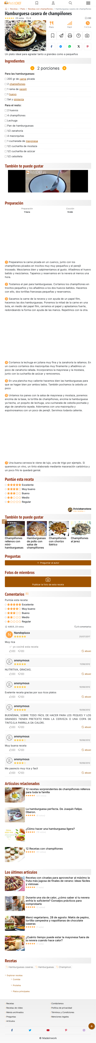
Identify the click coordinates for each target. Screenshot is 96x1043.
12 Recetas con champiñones (44, 848)
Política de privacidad (61, 1008)
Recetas (10, 1003)
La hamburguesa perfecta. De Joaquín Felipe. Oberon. (54, 810)
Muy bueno (28, 489)
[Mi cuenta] (53, 3)
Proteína (17, 985)
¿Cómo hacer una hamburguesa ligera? (50, 828)
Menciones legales (60, 1017)
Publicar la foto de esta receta (48, 584)
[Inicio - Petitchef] (6, 9)
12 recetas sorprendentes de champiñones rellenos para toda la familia (58, 791)
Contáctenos (57, 1003)
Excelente (27, 484)
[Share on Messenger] (60, 46)
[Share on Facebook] (51, 46)
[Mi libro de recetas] (37, 3)
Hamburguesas (46, 967)
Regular (26, 501)
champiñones (17, 83)
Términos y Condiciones (62, 1012)
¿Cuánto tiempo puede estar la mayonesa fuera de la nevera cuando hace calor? (57, 939)
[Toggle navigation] (88, 3)
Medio (25, 497)
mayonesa (32, 141)
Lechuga (12, 120)
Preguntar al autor (49, 563)
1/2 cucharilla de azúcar (21, 151)
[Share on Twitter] (78, 46)
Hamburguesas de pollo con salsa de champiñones (36, 543)
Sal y (15, 99)
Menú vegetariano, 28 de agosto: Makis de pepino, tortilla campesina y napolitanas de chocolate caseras (58, 920)
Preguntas (11, 1017)
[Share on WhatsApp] (69, 46)
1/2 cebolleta (14, 156)
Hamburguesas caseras (21, 967)
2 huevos (12, 110)
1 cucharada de (22, 141)
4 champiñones (16, 115)
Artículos (10, 1021)
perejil (23, 89)
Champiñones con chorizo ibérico (57, 541)
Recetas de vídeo (14, 1008)
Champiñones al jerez (79, 540)
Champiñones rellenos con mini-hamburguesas (14, 543)
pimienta (19, 99)
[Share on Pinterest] (87, 46)
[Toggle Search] (70, 3)
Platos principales (21, 991)
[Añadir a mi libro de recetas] (52, 36)
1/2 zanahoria (15, 130)
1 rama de (17, 89)
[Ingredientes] (4, 521)
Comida (16, 979)
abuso (87, 651)
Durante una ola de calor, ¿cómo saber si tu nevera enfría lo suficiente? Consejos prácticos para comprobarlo (58, 900)
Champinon (65, 967)
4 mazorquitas (15, 135)
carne (23, 78)
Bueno (25, 493)
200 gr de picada (21, 78)
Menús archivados (15, 1012)
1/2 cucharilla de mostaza (22, 146)
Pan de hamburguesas (20, 125)
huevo (12, 94)
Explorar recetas (14, 975)
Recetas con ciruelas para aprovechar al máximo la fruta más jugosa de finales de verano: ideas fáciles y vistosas (58, 880)
